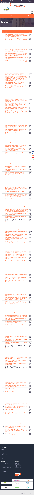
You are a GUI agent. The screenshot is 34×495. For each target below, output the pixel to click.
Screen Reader (18, 0)
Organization (13, 15)
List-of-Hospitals (7, 368)
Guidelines (24, 15)
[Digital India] (17, 483)
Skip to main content (6, 0)
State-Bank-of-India (8, 379)
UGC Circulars (3, 474)
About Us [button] (7, 15)
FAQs (2, 2)
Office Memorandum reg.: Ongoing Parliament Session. (14, 176)
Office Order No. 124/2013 (9, 391)
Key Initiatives (19, 15)
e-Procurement (5, 2)
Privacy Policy (27, 493)
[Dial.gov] (6, 487)
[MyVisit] (6, 483)
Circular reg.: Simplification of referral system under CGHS (14, 191)
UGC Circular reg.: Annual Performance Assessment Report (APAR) (16, 274)
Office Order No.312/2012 (9, 409)
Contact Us (29, 1)
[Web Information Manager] (17, 487)
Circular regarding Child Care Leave (11, 198)
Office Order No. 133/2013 (9, 388)
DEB (2, 470)
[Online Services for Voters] (27, 485)
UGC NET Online (4, 471)
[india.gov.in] (17, 480)
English (6, 221)
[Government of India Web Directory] (27, 487)
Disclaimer (22, 493)
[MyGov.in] (27, 480)
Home (3, 15)
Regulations (29, 15)
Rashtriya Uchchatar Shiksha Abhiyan (6, 466)
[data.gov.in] (17, 485)
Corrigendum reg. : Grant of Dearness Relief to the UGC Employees (16, 260)
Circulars (4, 22)
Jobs (11, 2)
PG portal (3, 453)
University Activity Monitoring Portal (6, 467)
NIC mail (3, 450)
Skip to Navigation (12, 0)
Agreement (7, 369)
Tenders (9, 2)
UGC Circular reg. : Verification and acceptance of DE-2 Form (15, 324)
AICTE (2, 458)
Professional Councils (4, 454)
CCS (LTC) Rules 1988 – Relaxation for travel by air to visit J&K (15, 423)
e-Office (3, 449)
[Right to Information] (27, 483)
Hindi (28, 0)
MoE (2, 457)
